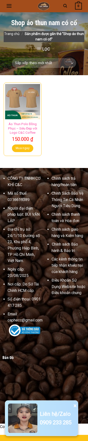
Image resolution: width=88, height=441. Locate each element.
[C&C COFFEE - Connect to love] (44, 6)
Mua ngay (23, 148)
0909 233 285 (56, 422)
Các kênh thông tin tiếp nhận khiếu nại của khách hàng (67, 265)
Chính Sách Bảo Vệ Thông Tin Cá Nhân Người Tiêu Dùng (67, 199)
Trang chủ (12, 34)
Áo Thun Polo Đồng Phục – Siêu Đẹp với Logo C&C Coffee (22, 128)
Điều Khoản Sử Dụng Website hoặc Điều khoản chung (68, 286)
